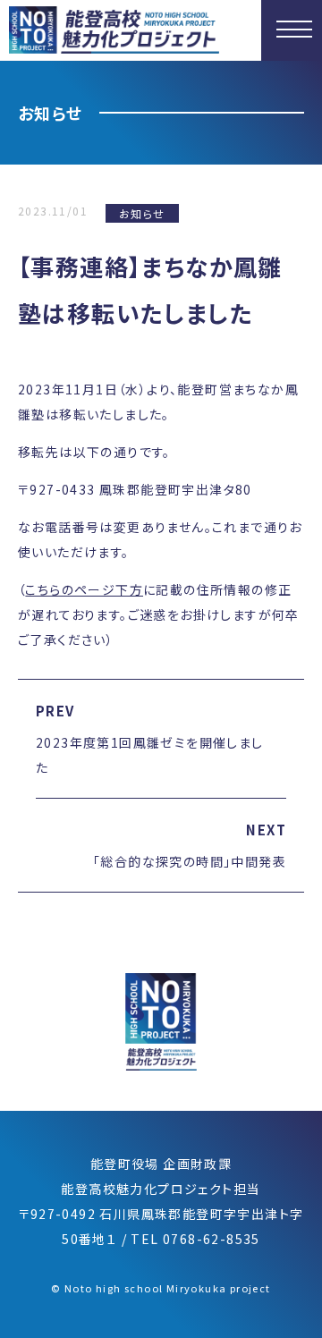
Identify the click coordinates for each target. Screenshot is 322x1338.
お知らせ (142, 213)
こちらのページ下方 (84, 589)
